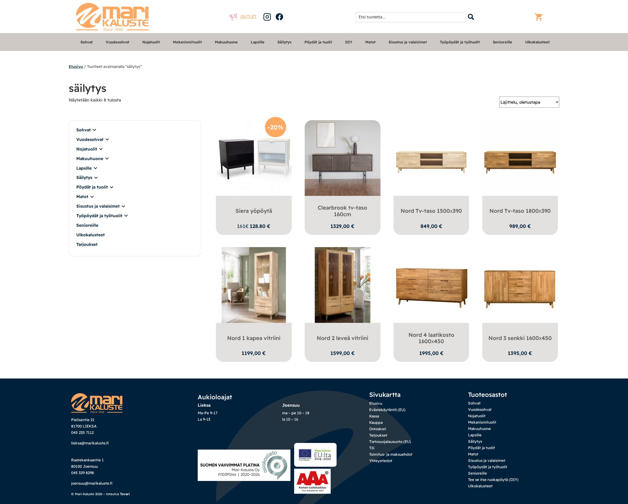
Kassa (374, 416)
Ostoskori (377, 429)
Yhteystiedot (380, 460)
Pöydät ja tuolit (318, 42)
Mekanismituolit (187, 42)
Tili (371, 448)
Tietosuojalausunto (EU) (390, 441)
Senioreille (502, 42)
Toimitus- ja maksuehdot (390, 454)
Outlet (248, 16)
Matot (370, 42)
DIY (348, 42)
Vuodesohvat (117, 42)
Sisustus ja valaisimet (408, 42)
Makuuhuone (226, 42)
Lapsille (257, 42)
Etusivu (76, 66)
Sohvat (86, 42)
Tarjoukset (87, 244)
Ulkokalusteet (537, 42)
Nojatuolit (151, 42)
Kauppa (376, 422)
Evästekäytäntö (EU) (387, 409)
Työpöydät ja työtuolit (460, 42)
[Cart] (540, 17)
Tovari (125, 494)
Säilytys (284, 42)
